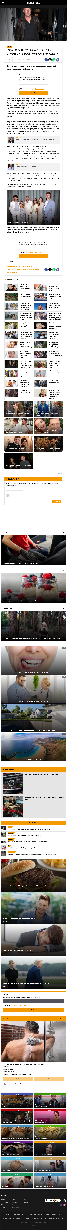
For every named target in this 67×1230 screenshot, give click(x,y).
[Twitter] (50, 60)
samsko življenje (35, 269)
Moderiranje (32, 1215)
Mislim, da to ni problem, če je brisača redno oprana (17, 1074)
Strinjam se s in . (32, 89)
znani (26, 267)
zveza (28, 269)
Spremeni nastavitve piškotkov (53, 1215)
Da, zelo (6, 1066)
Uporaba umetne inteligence (56, 1218)
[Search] (64, 2)
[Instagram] (64, 1205)
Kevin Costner (11, 267)
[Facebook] (46, 60)
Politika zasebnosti (8, 1218)
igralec (18, 267)
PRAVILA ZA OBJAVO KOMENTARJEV (14, 488)
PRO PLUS (24, 1215)
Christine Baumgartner (18, 272)
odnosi (30, 267)
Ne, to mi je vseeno (9, 1072)
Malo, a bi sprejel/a (9, 1069)
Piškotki (40, 1215)
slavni (22, 267)
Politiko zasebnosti (39, 89)
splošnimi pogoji (30, 89)
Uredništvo (17, 1215)
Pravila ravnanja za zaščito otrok (36, 1218)
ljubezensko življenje (13, 269)
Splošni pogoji (20, 1218)
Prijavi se (33, 93)
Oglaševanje (8, 1215)
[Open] (8, 2)
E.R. (10, 60)
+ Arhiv (61, 1018)
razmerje (23, 269)
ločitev (9, 272)
